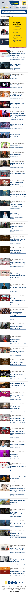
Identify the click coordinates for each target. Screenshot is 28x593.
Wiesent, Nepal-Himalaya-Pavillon (16, 516)
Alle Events (5, 7)
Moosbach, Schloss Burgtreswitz (16, 355)
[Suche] (3, 12)
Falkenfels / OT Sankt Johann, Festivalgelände (18, 343)
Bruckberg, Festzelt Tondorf (15, 447)
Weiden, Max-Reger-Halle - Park (15, 399)
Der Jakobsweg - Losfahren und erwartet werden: (18, 538)
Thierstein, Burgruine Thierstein (15, 138)
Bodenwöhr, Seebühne (14, 78)
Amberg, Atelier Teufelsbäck (15, 208)
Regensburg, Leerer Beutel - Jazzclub (16, 526)
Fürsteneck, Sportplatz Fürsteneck (16, 304)
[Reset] (25, 12)
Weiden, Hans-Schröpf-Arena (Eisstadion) (17, 59)
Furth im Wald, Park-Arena (15, 504)
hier (16, 41)
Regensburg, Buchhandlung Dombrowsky (17, 552)
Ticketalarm (16, 7)
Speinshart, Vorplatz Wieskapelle (16, 87)
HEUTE (11, 7)
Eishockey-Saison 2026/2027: (18, 57)
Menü (3, 1)
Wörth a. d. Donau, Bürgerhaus (15, 540)
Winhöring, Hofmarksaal (14, 437)
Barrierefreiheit (22, 590)
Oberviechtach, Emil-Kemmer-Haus (16, 279)
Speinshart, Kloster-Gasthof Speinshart (17, 266)
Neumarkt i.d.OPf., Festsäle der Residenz (17, 167)
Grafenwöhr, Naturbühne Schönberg (16, 98)
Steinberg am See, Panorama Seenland (16, 119)
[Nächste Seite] (19, 582)
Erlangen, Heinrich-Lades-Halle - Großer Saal (18, 196)
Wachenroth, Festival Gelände (15, 243)
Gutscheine (23, 7)
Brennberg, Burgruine (14, 156)
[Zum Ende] (23, 582)
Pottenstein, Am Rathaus (14, 107)
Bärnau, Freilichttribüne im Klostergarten (17, 176)
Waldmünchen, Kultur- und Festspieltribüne (18, 186)
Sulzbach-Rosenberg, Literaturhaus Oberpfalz (18, 564)
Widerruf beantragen (14, 591)
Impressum (8, 590)
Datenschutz (15, 590)
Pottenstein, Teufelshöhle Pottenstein (16, 147)
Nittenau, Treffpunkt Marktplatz (16, 128)
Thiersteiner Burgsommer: (17, 136)
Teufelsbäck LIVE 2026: (17, 206)
